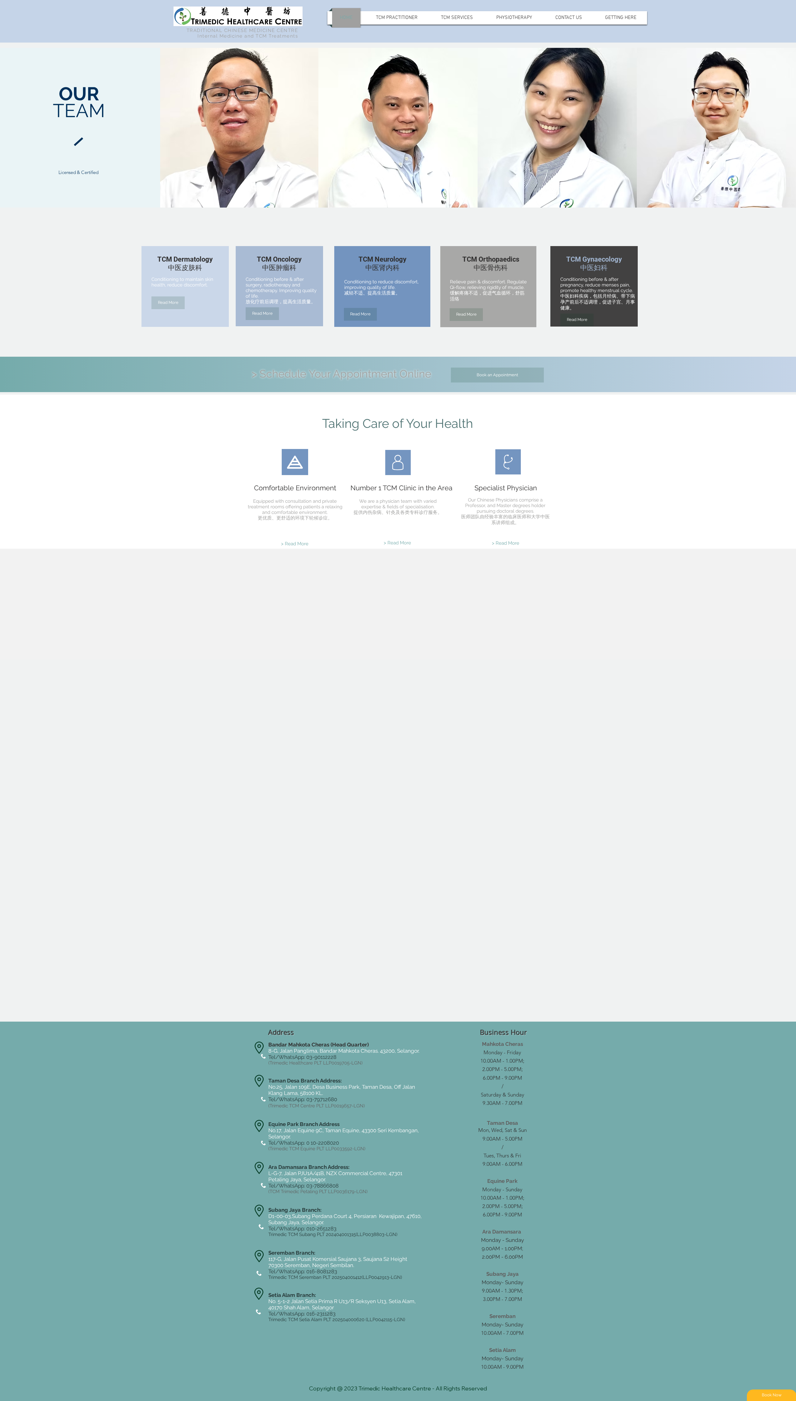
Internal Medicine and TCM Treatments (247, 36)
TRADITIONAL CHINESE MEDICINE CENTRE (242, 30)
